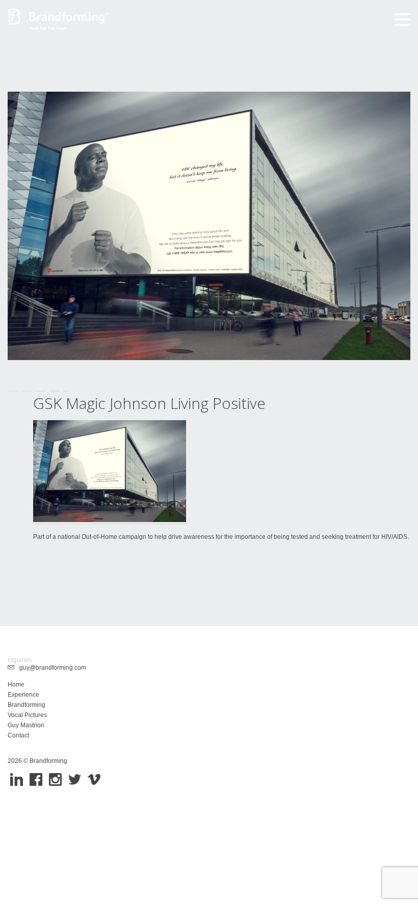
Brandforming (26, 704)
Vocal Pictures (27, 715)
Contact (18, 735)
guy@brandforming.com (50, 667)
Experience (23, 694)
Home (16, 684)
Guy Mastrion (26, 725)
